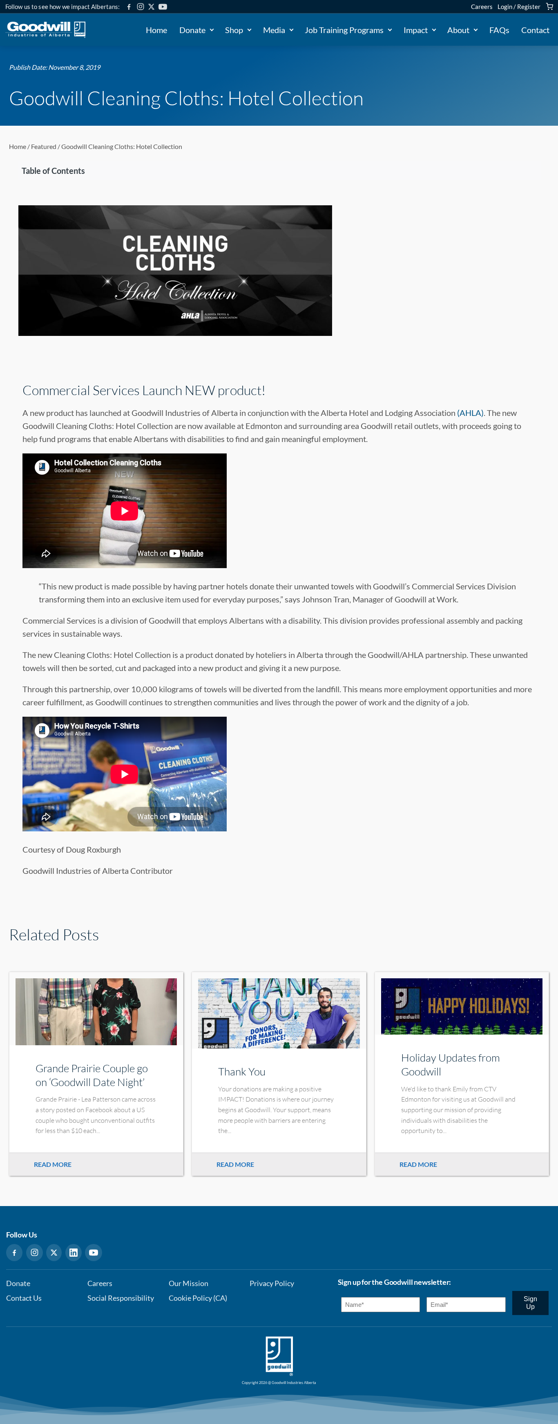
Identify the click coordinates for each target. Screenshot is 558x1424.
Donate (192, 30)
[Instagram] (140, 6)
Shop (234, 30)
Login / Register (519, 6)
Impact (416, 30)
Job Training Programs (344, 30)
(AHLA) (470, 413)
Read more (52, 1164)
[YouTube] (162, 6)
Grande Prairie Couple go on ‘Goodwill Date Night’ (92, 1075)
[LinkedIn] (73, 1252)
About (458, 30)
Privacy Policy (272, 1283)
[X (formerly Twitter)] (151, 6)
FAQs (499, 30)
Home (156, 30)
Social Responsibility (120, 1298)
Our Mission (188, 1283)
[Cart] (549, 6)
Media (274, 30)
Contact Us (24, 1298)
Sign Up (530, 1302)
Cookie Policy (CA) (198, 1298)
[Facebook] (129, 7)
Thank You (242, 1071)
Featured (43, 146)
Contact (535, 30)
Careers (482, 6)
